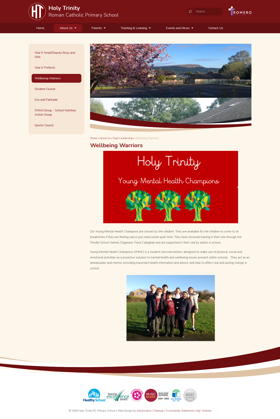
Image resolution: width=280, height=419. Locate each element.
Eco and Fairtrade (46, 100)
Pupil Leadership (123, 138)
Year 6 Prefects (45, 68)
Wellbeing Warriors (146, 138)
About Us (104, 138)
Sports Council (44, 125)
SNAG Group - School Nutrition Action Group (55, 112)
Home (93, 138)
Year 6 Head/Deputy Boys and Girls (55, 55)
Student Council (45, 89)
